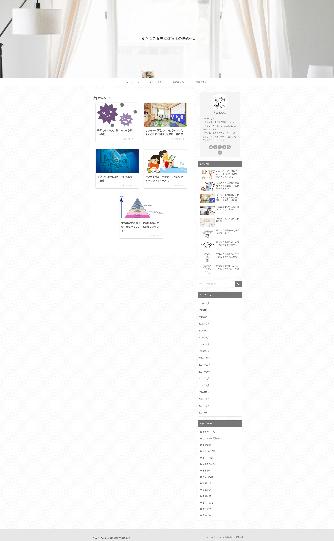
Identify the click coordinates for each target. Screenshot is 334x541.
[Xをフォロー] (215, 147)
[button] (238, 284)
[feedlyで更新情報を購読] (229, 147)
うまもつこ (219, 112)
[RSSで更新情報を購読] (220, 152)
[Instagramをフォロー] (224, 147)
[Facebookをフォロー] (220, 147)
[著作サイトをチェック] (211, 147)
